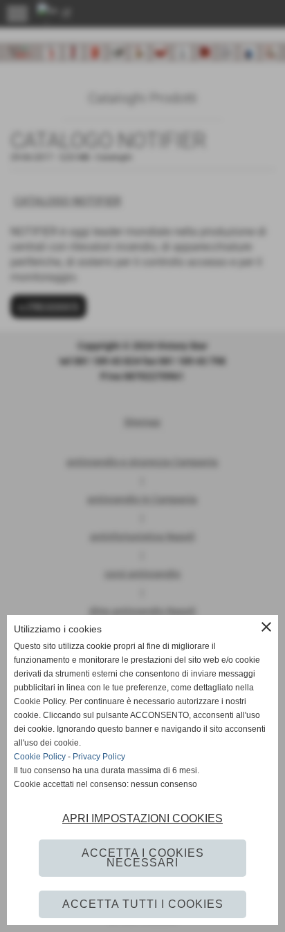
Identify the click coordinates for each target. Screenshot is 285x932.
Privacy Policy (99, 756)
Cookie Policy (40, 756)
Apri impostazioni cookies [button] (142, 818)
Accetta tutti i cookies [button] (142, 904)
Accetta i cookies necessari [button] (143, 857)
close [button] (266, 627)
